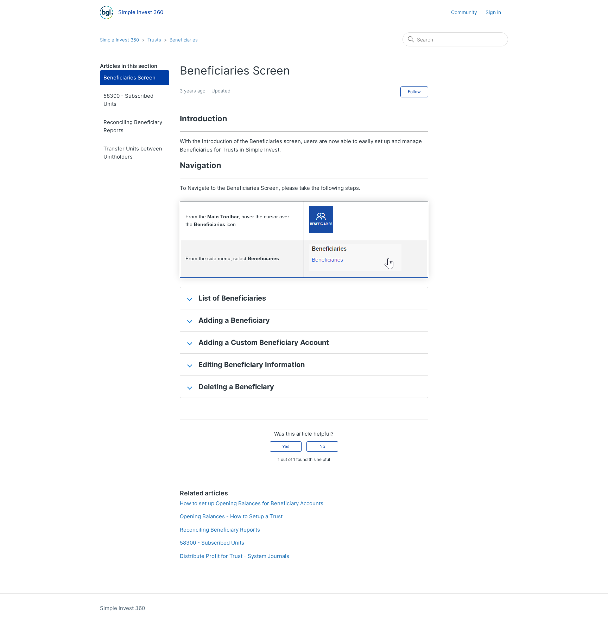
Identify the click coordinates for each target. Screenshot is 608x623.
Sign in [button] (493, 12)
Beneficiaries (184, 40)
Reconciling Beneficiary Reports (132, 126)
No (322, 446)
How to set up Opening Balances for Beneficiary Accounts (251, 503)
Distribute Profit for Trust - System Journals (234, 556)
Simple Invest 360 (119, 40)
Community (464, 12)
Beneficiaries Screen (129, 77)
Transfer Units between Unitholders (132, 152)
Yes (285, 446)
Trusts (154, 40)
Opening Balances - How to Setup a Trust (231, 516)
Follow (414, 91)
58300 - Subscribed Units (128, 99)
